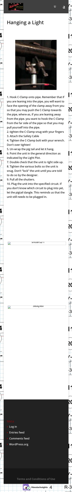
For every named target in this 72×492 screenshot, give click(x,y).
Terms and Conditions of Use (36, 479)
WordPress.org (18, 444)
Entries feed (16, 432)
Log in (13, 426)
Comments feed (19, 438)
